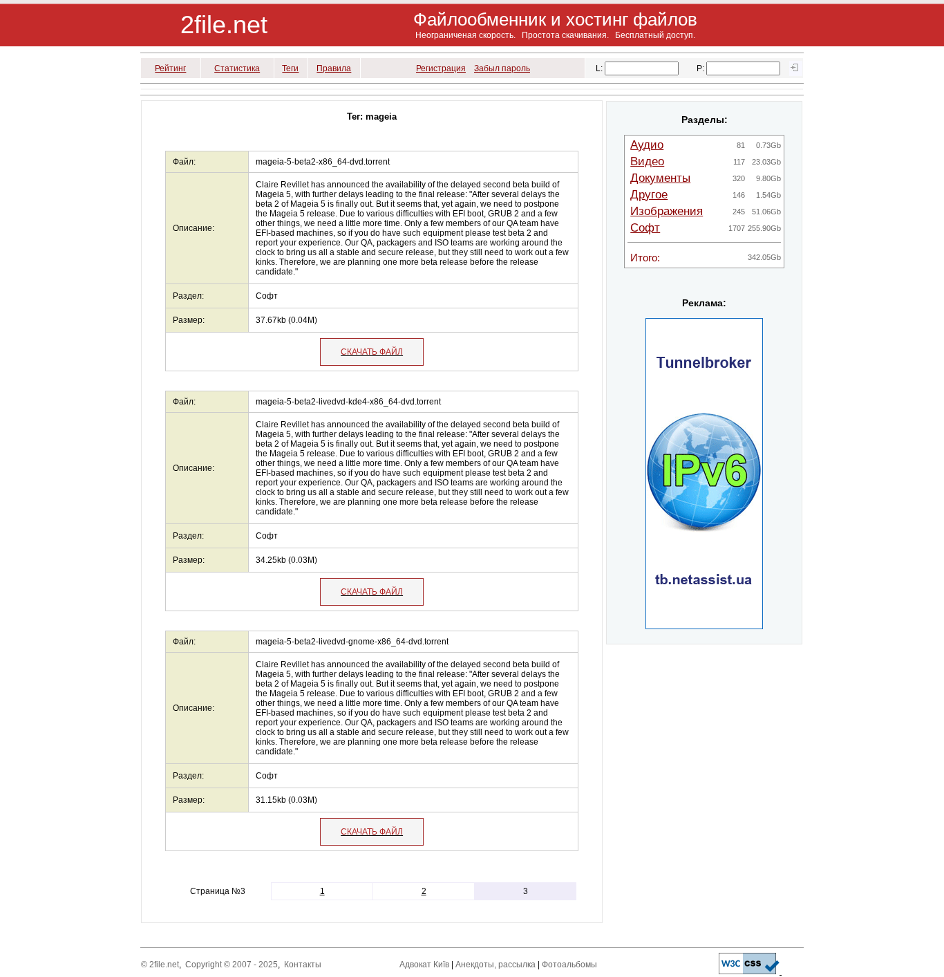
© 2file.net (160, 964)
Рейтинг (170, 68)
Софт (645, 227)
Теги (290, 68)
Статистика (237, 68)
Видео (647, 161)
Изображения (666, 211)
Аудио (646, 144)
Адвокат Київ (424, 964)
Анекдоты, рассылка (495, 964)
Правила (334, 68)
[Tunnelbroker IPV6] (704, 626)
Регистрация (441, 68)
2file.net (223, 24)
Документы (660, 178)
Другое (649, 194)
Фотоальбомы (569, 964)
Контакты (302, 964)
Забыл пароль (502, 68)
